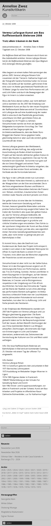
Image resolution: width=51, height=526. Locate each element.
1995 (45, 478)
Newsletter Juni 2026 (10, 448)
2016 (15, 473)
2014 (27, 473)
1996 (39, 478)
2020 (39, 470)
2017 (9, 473)
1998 (27, 478)
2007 (21, 475)
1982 (27, 484)
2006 (27, 475)
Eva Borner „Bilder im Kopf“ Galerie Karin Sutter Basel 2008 (25, 413)
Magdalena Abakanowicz (12, 512)
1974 (27, 487)
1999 (21, 478)
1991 (21, 481)
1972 (39, 487)
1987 (45, 481)
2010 (3, 475)
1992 (15, 481)
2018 (3, 473)
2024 (15, 470)
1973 (33, 487)
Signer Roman (7, 516)
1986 (3, 484)
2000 (15, 478)
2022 (27, 470)
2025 (9, 470)
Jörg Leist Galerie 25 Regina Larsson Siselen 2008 (22, 408)
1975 (21, 487)
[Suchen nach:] (30, 15)
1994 (3, 481)
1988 (39, 481)
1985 (9, 484)
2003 (45, 475)
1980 (39, 484)
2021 (33, 470)
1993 (9, 481)
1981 (33, 484)
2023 (21, 470)
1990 (27, 481)
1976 (15, 487)
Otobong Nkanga (9, 507)
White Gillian (6, 503)
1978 (3, 487)
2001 (9, 478)
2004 (39, 475)
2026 (3, 470)
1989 (33, 481)
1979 (45, 484)
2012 (39, 473)
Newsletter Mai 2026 (10, 452)
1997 (33, 478)
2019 (45, 470)
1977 (9, 487)
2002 (3, 478)
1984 (15, 484)
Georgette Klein (8, 499)
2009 (9, 475)
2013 (33, 473)
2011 (45, 473)
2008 (15, 475)
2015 (21, 473)
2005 (33, 475)
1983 (21, 484)
